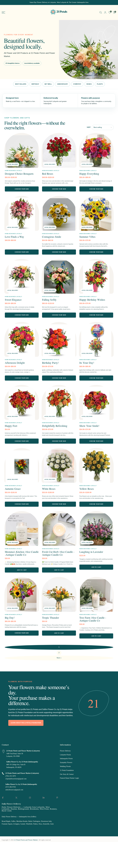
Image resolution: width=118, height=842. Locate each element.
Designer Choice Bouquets (19, 173)
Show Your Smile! (89, 425)
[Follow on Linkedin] (44, 797)
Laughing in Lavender (91, 551)
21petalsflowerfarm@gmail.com (16, 779)
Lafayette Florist (65, 755)
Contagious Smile (51, 236)
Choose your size (22, 189)
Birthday (35, 84)
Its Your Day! (86, 362)
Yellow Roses (86, 488)
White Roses (48, 488)
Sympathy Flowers (66, 762)
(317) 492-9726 (10, 787)
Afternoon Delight (15, 362)
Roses (89, 84)
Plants (100, 84)
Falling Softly (49, 299)
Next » (59, 658)
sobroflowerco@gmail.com (14, 790)
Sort (89, 127)
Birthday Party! (50, 362)
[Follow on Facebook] (3, 797)
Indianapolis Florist (66, 758)
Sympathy (77, 84)
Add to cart (22, 570)
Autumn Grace (13, 488)
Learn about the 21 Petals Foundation (26, 723)
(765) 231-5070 (10, 776)
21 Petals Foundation (67, 770)
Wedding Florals (65, 766)
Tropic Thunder (50, 617)
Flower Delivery (65, 751)
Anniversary (62, 84)
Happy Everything (89, 173)
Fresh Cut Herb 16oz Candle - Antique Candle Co (58, 553)
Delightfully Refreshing (54, 425)
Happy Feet (11, 425)
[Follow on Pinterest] (57, 797)
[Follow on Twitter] (16, 797)
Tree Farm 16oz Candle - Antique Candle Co (92, 619)
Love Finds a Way (14, 236)
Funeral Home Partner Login (69, 778)
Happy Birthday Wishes (92, 299)
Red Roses (47, 173)
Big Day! (10, 617)
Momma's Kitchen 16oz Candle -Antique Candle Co (22, 553)
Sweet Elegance (13, 299)
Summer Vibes (87, 236)
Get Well (48, 84)
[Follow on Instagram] (30, 797)
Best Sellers (20, 84)
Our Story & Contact (67, 774)
